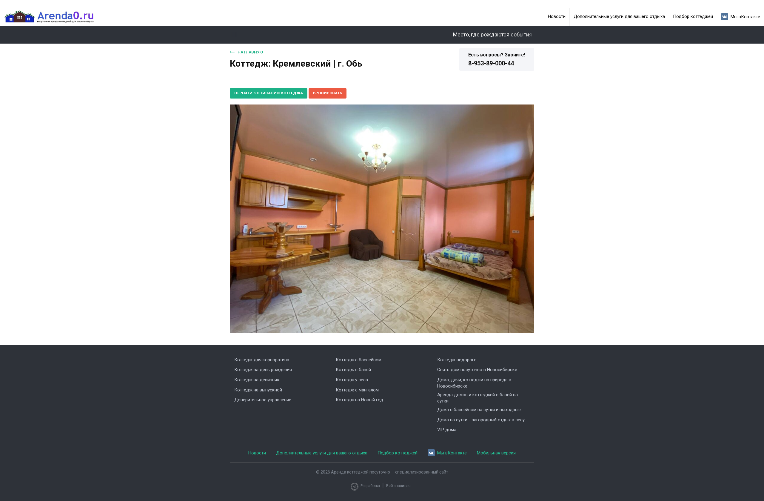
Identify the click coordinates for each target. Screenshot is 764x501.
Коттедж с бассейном (358, 359)
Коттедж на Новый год (359, 399)
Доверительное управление (262, 399)
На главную (250, 52)
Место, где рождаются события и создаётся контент (508, 34)
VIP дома (446, 429)
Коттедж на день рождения (263, 369)
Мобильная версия (496, 453)
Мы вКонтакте (745, 16)
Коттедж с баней (353, 369)
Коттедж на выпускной (258, 390)
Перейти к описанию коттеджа (268, 93)
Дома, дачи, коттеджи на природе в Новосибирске (474, 383)
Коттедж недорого (457, 359)
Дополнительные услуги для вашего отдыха (619, 16)
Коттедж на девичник (256, 379)
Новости (557, 16)
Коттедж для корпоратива (261, 359)
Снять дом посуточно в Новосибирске (477, 369)
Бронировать (327, 93)
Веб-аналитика (399, 486)
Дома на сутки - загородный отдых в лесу (481, 419)
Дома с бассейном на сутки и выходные (479, 409)
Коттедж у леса (352, 379)
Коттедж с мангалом (357, 390)
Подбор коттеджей (693, 16)
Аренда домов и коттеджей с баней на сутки (477, 398)
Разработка (370, 486)
